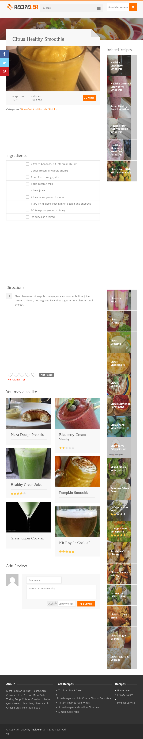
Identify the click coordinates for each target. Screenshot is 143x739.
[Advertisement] (53, 131)
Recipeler (36, 729)
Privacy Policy (125, 695)
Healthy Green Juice (26, 484)
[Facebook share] (4, 54)
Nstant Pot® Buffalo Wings (74, 702)
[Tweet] (4, 62)
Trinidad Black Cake (69, 690)
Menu (47, 8)
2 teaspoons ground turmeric (48, 197)
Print (90, 97)
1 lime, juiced (38, 190)
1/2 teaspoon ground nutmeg (48, 210)
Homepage (123, 690)
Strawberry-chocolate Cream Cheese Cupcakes (84, 698)
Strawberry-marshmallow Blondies (78, 707)
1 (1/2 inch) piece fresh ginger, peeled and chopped (61, 203)
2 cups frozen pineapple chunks (49, 170)
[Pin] (4, 71)
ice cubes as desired (43, 217)
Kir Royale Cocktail (74, 542)
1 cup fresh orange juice (45, 177)
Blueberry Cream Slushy (72, 436)
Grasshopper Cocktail (27, 538)
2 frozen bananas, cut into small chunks (54, 164)
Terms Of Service (125, 702)
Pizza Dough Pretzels (27, 434)
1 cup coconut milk (42, 183)
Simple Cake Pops (68, 711)
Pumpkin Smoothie (74, 492)
